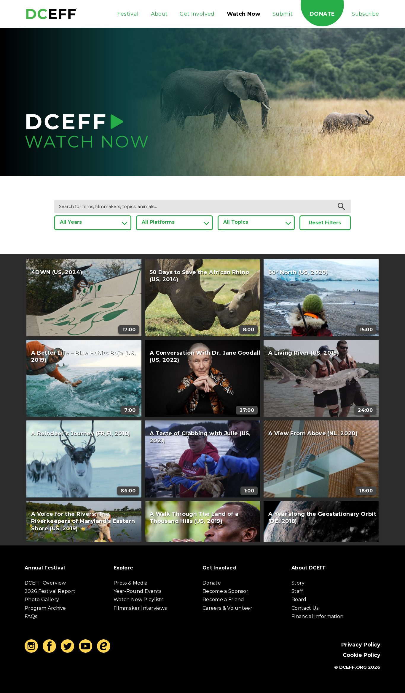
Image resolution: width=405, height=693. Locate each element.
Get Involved (197, 14)
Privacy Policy (360, 644)
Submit (282, 14)
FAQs (31, 616)
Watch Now (243, 14)
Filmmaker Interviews (140, 608)
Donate (322, 14)
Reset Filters (325, 222)
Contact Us (304, 608)
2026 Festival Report (50, 591)
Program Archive (45, 608)
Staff (297, 591)
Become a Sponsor (225, 591)
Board (299, 599)
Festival (128, 14)
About (159, 14)
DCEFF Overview (45, 583)
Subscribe (365, 14)
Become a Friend (223, 599)
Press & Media (130, 583)
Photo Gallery (42, 599)
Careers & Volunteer (227, 608)
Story (298, 583)
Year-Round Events (137, 591)
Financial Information (317, 616)
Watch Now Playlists (138, 599)
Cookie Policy (361, 655)
